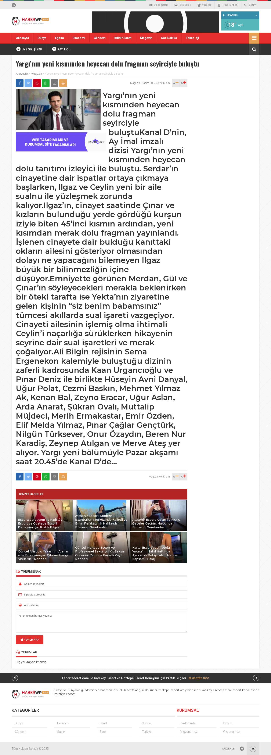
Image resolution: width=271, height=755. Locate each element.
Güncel (146, 723)
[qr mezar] (155, 23)
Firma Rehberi (230, 5)
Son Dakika (169, 38)
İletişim (252, 5)
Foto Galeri (185, 5)
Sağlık (61, 731)
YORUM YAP (31, 639)
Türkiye (146, 731)
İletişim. (228, 723)
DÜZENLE (228, 748)
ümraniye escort (64, 694)
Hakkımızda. (188, 723)
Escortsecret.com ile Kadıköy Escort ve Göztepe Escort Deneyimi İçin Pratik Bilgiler (135, 678)
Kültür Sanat (122, 38)
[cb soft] (61, 150)
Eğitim (59, 38)
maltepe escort (169, 690)
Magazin (146, 38)
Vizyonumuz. (231, 731)
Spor (103, 731)
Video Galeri (161, 5)
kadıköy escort (212, 690)
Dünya (42, 38)
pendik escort (232, 690)
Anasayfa (22, 38)
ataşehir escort (190, 690)
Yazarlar (206, 5)
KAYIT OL (63, 49)
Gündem (100, 38)
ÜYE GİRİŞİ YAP (31, 49)
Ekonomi (79, 38)
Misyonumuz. (189, 731)
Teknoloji (192, 38)
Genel (103, 723)
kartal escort (250, 690)
